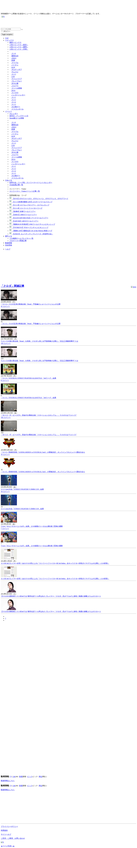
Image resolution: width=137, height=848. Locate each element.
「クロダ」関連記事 (12, 285)
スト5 (13, 104)
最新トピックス (15, 42)
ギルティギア (16, 69)
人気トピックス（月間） (18, 49)
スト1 (13, 97)
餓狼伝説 (14, 56)
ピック (29, 776)
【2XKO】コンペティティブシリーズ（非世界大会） (32, 234)
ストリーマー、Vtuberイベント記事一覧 (24, 191)
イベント (8, 111)
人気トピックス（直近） (18, 45)
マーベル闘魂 (16, 88)
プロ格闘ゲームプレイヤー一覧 (21, 238)
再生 (40, 776)
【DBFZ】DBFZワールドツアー (24, 215)
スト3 (13, 74)
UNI (13, 76)
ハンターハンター (18, 95)
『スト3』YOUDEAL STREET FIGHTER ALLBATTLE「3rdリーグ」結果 (28, 378)
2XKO (13, 58)
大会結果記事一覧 (16, 185)
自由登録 (8, 245)
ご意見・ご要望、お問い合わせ (13, 838)
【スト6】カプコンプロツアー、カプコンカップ (30, 205)
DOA (13, 90)
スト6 (13, 53)
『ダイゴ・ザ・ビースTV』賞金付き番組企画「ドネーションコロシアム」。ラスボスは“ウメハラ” (39, 415)
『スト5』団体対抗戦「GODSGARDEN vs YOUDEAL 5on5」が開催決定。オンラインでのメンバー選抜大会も (43, 452)
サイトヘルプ (6, 834)
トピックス (9, 40)
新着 (21, 776)
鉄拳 (13, 60)
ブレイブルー (16, 81)
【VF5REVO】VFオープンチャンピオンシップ (30, 227)
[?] (10, 776)
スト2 (13, 100)
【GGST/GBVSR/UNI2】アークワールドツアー (30, 218)
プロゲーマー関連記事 (18, 241)
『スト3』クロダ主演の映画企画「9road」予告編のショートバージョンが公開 (30, 304)
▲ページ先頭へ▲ (8, 846)
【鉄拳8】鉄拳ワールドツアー (24, 211)
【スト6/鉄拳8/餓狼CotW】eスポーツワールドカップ (32, 202)
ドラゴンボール (17, 109)
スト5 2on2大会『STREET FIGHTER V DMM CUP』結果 (22, 489)
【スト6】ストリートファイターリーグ (27, 208)
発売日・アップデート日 (18, 116)
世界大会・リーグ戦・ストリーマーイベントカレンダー (30, 182)
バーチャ (14, 65)
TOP (6, 38)
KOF (13, 67)
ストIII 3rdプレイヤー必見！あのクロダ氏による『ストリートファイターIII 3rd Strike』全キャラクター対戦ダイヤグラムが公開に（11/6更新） (55, 563)
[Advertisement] (65, 23)
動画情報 (8, 243)
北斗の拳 (14, 83)
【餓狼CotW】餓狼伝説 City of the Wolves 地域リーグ (32, 231)
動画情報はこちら (8, 781)
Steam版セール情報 (16, 118)
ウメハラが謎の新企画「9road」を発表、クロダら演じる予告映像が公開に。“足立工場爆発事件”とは (39, 341)
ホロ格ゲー (15, 107)
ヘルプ (7, 249)
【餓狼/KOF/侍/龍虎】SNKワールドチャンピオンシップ (33, 224)
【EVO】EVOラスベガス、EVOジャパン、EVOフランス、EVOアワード (40, 198)
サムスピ (14, 72)
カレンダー (13, 114)
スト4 (13, 102)
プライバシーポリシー (9, 826)
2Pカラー (6, 31)
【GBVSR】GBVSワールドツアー (25, 221)
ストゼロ (14, 93)
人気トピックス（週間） (18, 47)
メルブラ (14, 86)
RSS (134, 287)
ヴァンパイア (16, 79)
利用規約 (4, 830)
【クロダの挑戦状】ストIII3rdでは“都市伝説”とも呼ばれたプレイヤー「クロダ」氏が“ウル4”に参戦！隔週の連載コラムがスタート (51, 596)
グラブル (14, 63)
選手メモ (8, 236)
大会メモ (8, 180)
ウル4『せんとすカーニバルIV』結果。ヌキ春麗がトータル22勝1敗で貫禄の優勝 (32, 526)
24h (14, 776)
